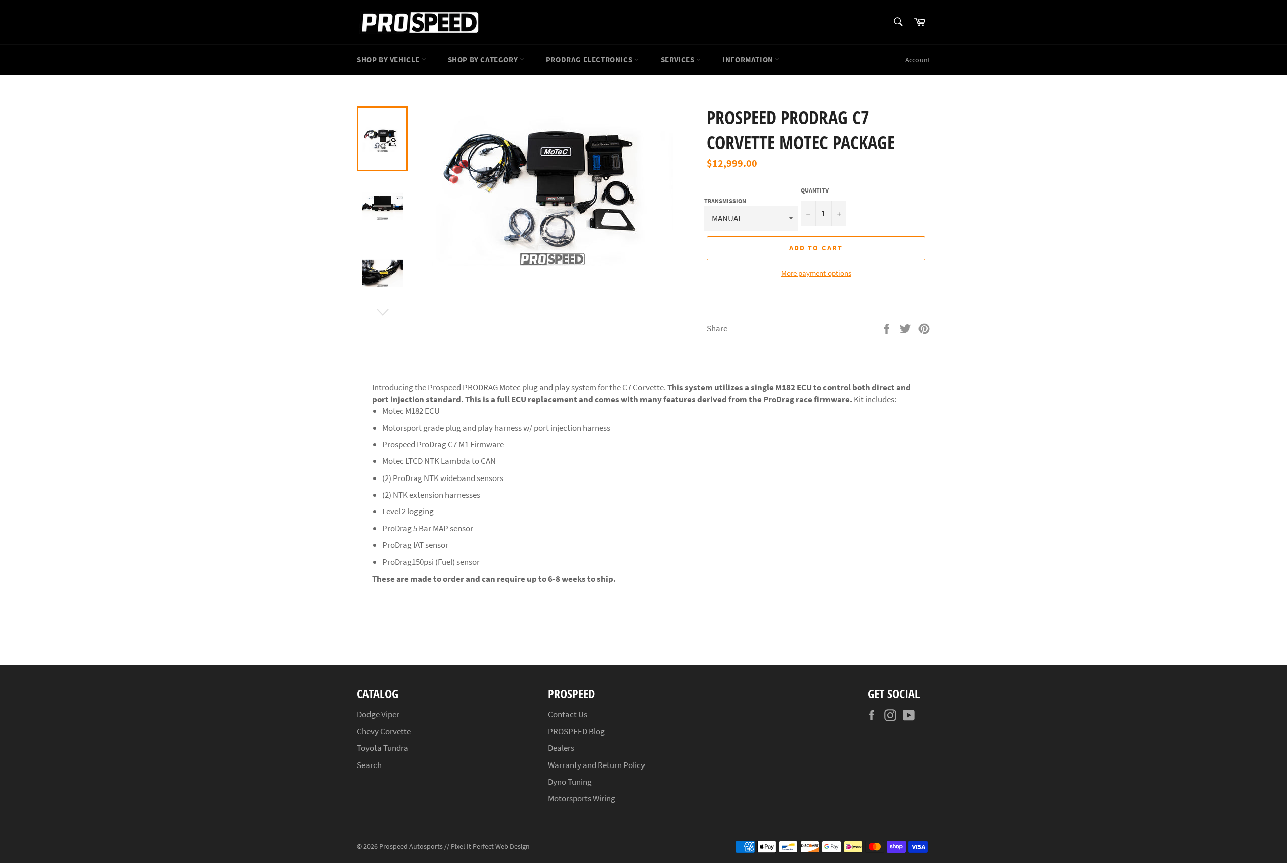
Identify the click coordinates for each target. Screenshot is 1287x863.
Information (748, 59)
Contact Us (567, 714)
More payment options (816, 273)
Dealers (561, 747)
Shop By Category (484, 59)
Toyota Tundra (382, 747)
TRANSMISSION (725, 201)
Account (917, 59)
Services (678, 59)
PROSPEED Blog (576, 731)
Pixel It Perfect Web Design (490, 846)
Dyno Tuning (570, 781)
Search (369, 765)
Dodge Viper (378, 714)
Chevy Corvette (384, 731)
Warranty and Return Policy (596, 765)
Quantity (815, 190)
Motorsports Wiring (581, 798)
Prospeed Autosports (411, 846)
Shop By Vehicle (389, 59)
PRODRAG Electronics (590, 59)
